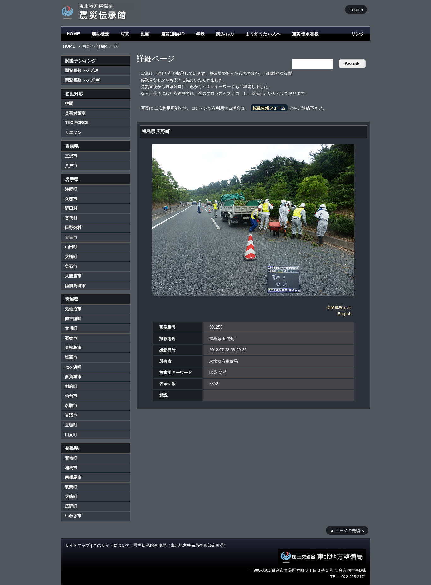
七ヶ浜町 (73, 367)
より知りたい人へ (263, 33)
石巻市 (71, 338)
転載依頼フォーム (269, 108)
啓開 (69, 103)
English (356, 9)
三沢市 (71, 155)
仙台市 (71, 395)
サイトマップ (77, 545)
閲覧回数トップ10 (81, 70)
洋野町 (71, 189)
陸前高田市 (75, 285)
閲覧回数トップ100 (82, 80)
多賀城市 (73, 376)
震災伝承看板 (305, 33)
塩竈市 (71, 357)
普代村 (71, 218)
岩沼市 (71, 415)
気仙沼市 (73, 309)
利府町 (71, 386)
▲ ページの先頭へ (347, 530)
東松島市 (73, 347)
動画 (145, 33)
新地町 (71, 458)
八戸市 (71, 165)
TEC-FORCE (77, 122)
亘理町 (71, 424)
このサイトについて (111, 545)
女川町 (71, 328)
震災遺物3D (173, 33)
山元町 (71, 434)
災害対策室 (75, 113)
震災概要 (100, 33)
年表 (200, 33)
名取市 (71, 405)
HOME (73, 33)
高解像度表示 (339, 307)
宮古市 (71, 237)
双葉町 (71, 487)
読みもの (225, 33)
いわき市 (73, 515)
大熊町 (71, 496)
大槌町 (71, 256)
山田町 (71, 246)
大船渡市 (73, 275)
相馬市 (71, 467)
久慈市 (71, 198)
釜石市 (71, 266)
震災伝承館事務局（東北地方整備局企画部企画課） (180, 545)
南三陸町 (73, 318)
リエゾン (73, 132)
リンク (357, 33)
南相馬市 (73, 477)
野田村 (71, 208)
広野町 (71, 506)
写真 (125, 33)
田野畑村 (73, 227)
